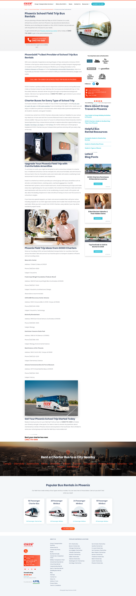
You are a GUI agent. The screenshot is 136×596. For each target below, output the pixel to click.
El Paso (51, 125)
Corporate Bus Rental (56, 566)
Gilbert (66, 463)
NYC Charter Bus (73, 544)
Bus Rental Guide (54, 554)
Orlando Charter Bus (74, 552)
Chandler (55, 463)
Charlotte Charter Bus (98, 556)
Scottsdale (32, 463)
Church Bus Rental (55, 564)
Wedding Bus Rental (55, 570)
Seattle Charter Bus (97, 546)
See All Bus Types (68, 528)
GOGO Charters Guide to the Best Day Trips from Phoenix (97, 122)
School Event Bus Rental (56, 562)
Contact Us (77, 4)
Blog (51, 572)
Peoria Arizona (107, 463)
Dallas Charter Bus (74, 556)
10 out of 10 (95, 102)
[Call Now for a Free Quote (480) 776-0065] (37, 42)
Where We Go (54, 547)
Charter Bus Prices (55, 549)
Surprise (122, 463)
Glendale (19, 463)
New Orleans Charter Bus (98, 552)
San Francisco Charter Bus (99, 550)
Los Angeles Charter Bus (75, 550)
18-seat (77, 104)
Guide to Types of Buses (93, 148)
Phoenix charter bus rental (48, 31)
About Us (52, 579)
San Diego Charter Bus (75, 563)
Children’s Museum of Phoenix (34, 69)
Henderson (89, 463)
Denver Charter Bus (97, 554)
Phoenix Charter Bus (97, 563)
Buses (70, 4)
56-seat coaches (44, 106)
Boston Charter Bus (74, 546)
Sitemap (52, 575)
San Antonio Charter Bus (98, 544)
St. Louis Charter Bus (97, 548)
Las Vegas (40, 125)
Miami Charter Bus (97, 559)
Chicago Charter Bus (74, 548)
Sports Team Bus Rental (56, 568)
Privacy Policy (54, 583)
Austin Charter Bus (97, 561)
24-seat (27, 106)
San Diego (33, 125)
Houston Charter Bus (74, 554)
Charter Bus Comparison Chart (57, 557)
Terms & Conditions (55, 585)
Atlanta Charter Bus (74, 559)
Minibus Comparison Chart (57, 560)
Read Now (98, 184)
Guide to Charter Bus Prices (94, 144)
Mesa (44, 463)
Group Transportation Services (56, 544)
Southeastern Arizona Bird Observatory (62, 69)
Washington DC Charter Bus (76, 561)
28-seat (33, 106)
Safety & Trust (54, 581)
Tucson (77, 463)
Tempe (7, 463)
